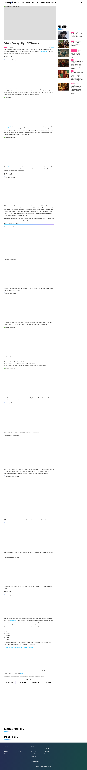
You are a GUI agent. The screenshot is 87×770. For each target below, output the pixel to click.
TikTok (19, 748)
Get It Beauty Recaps (15, 676)
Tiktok (49, 682)
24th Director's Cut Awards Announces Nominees (75, 44)
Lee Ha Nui (45, 89)
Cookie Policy (34, 756)
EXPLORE (16, 2)
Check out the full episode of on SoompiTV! (20, 647)
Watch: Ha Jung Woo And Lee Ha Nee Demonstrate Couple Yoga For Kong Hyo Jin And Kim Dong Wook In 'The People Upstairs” (77, 65)
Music (48, 2)
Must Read (10, 737)
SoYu (42, 676)
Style (37, 2)
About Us (33, 748)
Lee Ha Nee (37, 676)
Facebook (10, 682)
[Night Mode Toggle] (81, 3)
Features (54, 2)
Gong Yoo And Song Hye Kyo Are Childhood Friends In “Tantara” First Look (76, 55)
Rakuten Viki (46, 766)
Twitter (23, 682)
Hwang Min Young (24, 676)
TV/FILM (42, 2)
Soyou (9, 166)
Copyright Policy (34, 758)
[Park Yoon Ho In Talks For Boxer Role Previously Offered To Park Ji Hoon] (63, 35)
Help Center (46, 751)
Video (28, 2)
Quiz (23, 2)
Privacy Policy (34, 753)
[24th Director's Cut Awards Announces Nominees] (63, 44)
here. (21, 673)
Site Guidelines (47, 748)
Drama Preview (72, 51)
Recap (6, 47)
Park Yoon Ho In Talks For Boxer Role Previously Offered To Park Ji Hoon (77, 35)
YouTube (19, 751)
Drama (72, 32)
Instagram (36, 682)
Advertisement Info (35, 761)
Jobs (45, 753)
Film (72, 83)
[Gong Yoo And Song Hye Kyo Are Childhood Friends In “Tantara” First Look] (63, 53)
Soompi (52, 47)
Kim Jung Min (7, 127)
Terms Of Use (33, 751)
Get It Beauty (44, 51)
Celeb (32, 2)
